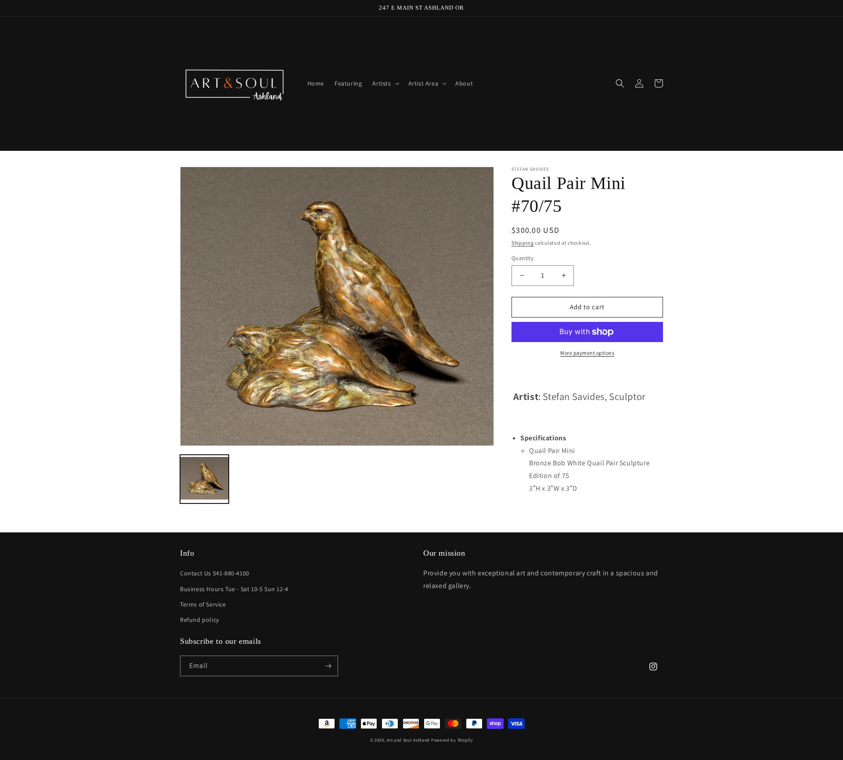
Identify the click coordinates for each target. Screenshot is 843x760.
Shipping (523, 242)
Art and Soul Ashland (408, 740)
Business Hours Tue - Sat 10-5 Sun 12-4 (234, 589)
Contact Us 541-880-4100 (214, 573)
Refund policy (199, 620)
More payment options (587, 353)
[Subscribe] (328, 666)
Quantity (522, 258)
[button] (385, 83)
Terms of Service (203, 604)
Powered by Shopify (452, 740)
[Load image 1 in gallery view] (204, 479)
